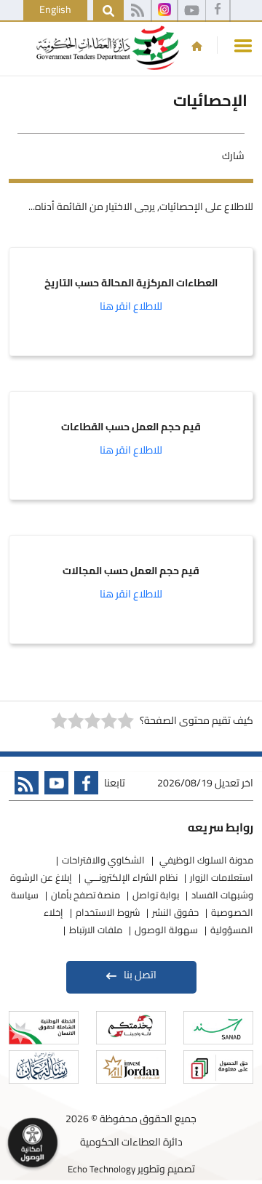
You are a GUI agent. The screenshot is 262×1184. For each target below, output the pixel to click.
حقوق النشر (175, 912)
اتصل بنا (140, 974)
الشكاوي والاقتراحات (103, 860)
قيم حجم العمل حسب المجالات (131, 571)
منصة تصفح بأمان (85, 894)
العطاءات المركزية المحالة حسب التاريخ (131, 283)
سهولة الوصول (166, 929)
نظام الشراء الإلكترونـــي (131, 877)
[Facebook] (217, 11)
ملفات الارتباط (95, 929)
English (55, 9)
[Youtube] (53, 785)
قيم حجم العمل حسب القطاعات (131, 427)
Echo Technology (101, 1168)
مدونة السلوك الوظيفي (205, 860)
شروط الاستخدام (108, 912)
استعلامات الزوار (221, 877)
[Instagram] (164, 11)
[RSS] (137, 11)
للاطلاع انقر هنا (131, 306)
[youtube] (191, 11)
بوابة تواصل (155, 894)
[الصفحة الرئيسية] (196, 46)
